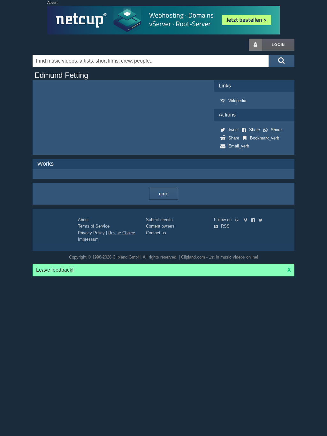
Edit (163, 194)
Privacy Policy (91, 232)
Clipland (66, 45)
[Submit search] (281, 61)
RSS (225, 226)
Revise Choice (121, 232)
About (83, 219)
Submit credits (159, 219)
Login (278, 45)
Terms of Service (94, 226)
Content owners (160, 226)
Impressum (88, 239)
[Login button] (255, 45)
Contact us (156, 232)
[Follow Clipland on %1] (238, 219)
